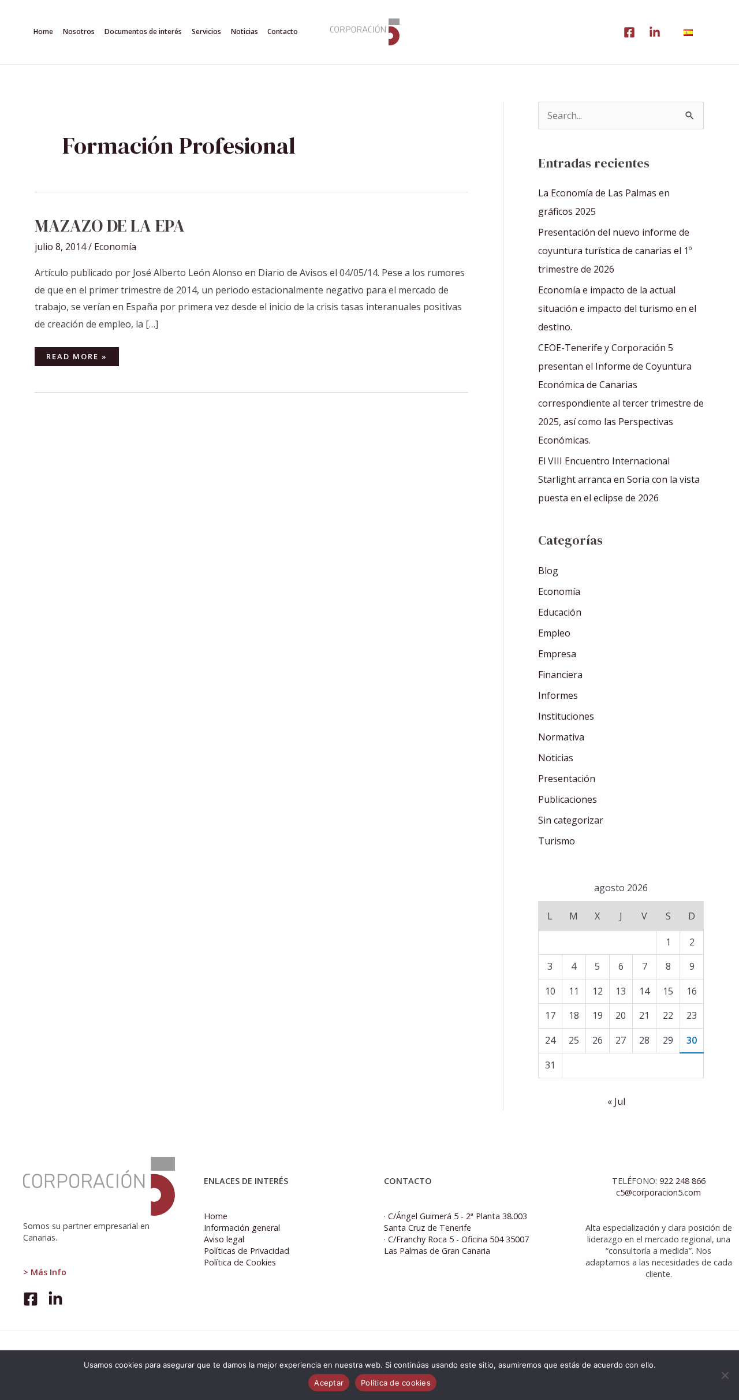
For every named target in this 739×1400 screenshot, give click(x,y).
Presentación (566, 778)
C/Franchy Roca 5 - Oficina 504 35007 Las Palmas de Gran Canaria (456, 1245)
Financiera (560, 674)
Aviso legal (224, 1239)
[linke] (629, 32)
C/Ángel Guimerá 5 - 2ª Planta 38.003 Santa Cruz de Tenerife (455, 1222)
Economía (115, 246)
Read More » (76, 354)
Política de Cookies (240, 1262)
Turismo (556, 841)
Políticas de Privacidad (246, 1250)
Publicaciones (567, 799)
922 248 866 (682, 1180)
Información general (242, 1227)
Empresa (557, 653)
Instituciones (566, 716)
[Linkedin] (654, 32)
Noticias (555, 757)
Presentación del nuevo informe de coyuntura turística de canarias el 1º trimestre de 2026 (615, 250)
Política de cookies (396, 1382)
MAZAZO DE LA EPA (110, 225)
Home (215, 1216)
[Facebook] (30, 1298)
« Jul (616, 1101)
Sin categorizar (570, 820)
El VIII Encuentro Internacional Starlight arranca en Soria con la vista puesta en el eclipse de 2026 (619, 479)
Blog (548, 570)
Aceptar (329, 1382)
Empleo (554, 633)
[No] (724, 1375)
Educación (559, 612)
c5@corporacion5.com (658, 1192)
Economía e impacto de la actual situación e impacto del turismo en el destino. (617, 308)
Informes (558, 695)
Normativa (561, 737)
